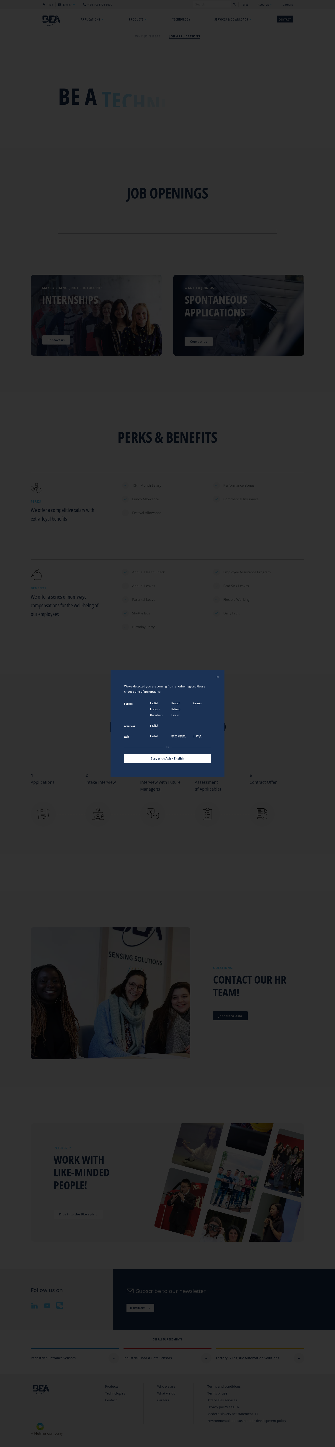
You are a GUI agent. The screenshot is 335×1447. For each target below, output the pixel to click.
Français (155, 709)
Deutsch (176, 703)
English (154, 703)
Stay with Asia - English (167, 758)
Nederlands (157, 715)
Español (176, 715)
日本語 (198, 736)
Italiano (176, 709)
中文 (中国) (179, 736)
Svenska (197, 703)
